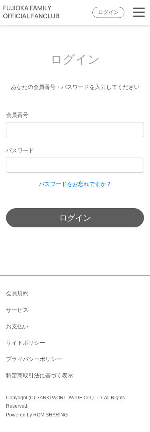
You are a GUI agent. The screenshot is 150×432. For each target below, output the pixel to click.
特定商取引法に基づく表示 (39, 375)
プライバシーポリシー (34, 359)
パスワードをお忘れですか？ (75, 184)
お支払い (17, 326)
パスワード (20, 150)
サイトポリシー (25, 342)
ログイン (108, 12)
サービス (17, 310)
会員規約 (17, 293)
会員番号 (17, 115)
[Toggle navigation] (139, 13)
